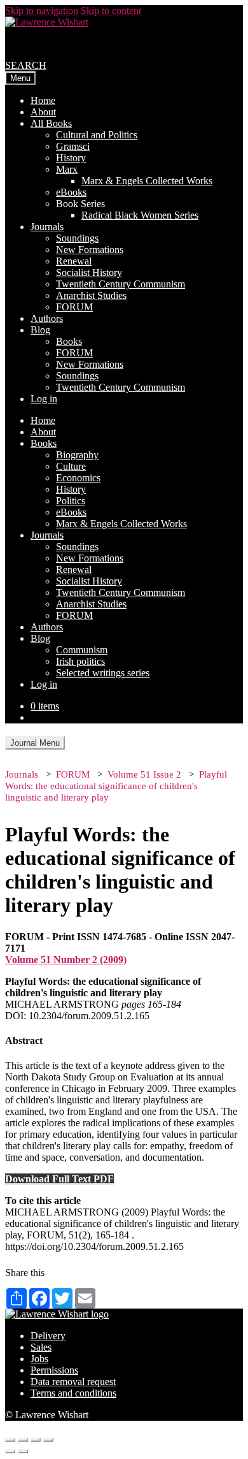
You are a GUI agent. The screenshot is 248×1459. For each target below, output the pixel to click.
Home (43, 100)
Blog (40, 329)
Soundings (77, 238)
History (71, 157)
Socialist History (89, 272)
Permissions (54, 1370)
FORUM (74, 306)
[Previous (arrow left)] (10, 1451)
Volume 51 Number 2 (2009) (66, 959)
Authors (47, 318)
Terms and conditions (73, 1393)
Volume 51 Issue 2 (144, 774)
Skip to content (111, 10)
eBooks (71, 192)
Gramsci (73, 146)
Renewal (74, 261)
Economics (78, 477)
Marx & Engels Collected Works (146, 180)
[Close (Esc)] (10, 1440)
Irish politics (80, 661)
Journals (47, 226)
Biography (77, 454)
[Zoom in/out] (48, 1440)
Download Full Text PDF (59, 1178)
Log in (44, 398)
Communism (81, 649)
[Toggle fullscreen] (36, 1440)
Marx (67, 169)
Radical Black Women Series (139, 215)
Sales (41, 1347)
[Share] (23, 1440)
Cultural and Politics (96, 134)
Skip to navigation (41, 10)
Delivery (48, 1335)
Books (69, 341)
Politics (70, 500)
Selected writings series (102, 672)
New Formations (89, 249)
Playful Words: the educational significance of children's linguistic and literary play (116, 785)
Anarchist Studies (91, 295)
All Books (51, 123)
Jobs (39, 1358)
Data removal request (73, 1381)
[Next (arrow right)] (23, 1451)
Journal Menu (35, 743)
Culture (71, 466)
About (43, 111)
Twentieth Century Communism (120, 284)
